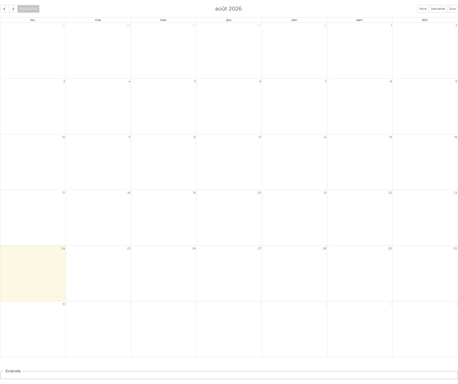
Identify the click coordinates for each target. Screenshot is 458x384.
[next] (13, 8)
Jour (452, 9)
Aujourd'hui (28, 9)
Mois (423, 9)
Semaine (438, 9)
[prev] (4, 8)
